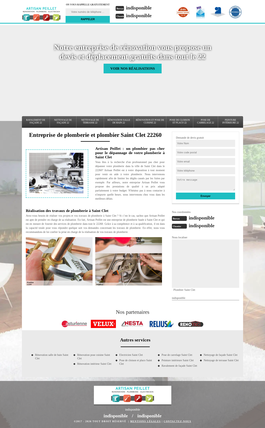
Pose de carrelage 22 (205, 121)
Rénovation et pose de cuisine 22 (150, 121)
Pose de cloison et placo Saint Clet (135, 362)
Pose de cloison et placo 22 (180, 121)
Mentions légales (145, 421)
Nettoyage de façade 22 (63, 121)
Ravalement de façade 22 (35, 121)
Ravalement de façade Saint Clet (179, 365)
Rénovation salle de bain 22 (118, 121)
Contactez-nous (177, 421)
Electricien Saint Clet (131, 354)
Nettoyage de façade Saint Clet (220, 354)
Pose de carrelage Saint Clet (177, 354)
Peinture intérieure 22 (230, 121)
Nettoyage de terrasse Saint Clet (221, 360)
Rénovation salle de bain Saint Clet (51, 356)
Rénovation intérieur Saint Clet (94, 363)
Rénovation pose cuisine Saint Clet (93, 356)
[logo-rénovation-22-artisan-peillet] (41, 14)
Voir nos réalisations (132, 68)
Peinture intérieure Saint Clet (178, 360)
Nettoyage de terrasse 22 (90, 121)
